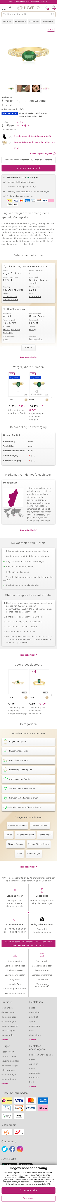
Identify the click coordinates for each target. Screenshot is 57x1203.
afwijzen (26, 1179)
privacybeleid (42, 1184)
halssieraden (8, 1035)
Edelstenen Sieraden (18, 825)
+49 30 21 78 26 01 (16, 932)
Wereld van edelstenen (41, 985)
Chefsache (35, 296)
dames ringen (8, 1012)
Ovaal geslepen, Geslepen (11, 331)
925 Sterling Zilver (13, 290)
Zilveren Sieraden (16, 844)
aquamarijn (35, 1026)
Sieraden (7, 21)
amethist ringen (9, 1056)
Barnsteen (34, 1077)
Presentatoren (42, 970)
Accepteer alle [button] (28, 1190)
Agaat (32, 1059)
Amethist (33, 1064)
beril (31, 1030)
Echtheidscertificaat (15, 966)
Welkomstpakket (15, 970)
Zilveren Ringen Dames (38, 844)
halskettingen (8, 1030)
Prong (32, 329)
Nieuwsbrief (42, 979)
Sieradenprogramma (42, 975)
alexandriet (34, 1012)
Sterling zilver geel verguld (39, 282)
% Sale (19, 853)
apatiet (32, 1021)
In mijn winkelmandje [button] (28, 168)
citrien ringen (8, 1070)
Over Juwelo (42, 961)
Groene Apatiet (37, 316)
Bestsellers (48, 21)
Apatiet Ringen (33, 853)
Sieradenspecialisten (42, 966)
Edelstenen (20, 21)
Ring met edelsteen (25, 835)
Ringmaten (15, 979)
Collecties (34, 21)
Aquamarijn (35, 1073)
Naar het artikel (27, 357)
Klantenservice (15, 961)
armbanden (7, 1008)
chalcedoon (35, 1035)
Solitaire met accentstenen (10, 298)
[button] (4, 7)
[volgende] (50, 397)
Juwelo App (15, 984)
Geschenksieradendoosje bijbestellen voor (34, 145)
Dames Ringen (45, 835)
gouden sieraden (10, 1026)
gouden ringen (9, 1021)
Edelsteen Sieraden (39, 825)
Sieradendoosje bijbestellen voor (33, 136)
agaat (32, 1008)
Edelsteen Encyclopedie (41, 1055)
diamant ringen (9, 1017)
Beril (31, 1082)
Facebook (12, 1149)
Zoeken (52, 14)
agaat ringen (8, 1051)
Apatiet (7, 316)
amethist (33, 1017)
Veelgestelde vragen (15, 993)
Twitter (5, 1149)
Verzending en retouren (15, 988)
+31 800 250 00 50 (17, 929)
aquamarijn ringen (11, 1061)
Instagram (20, 1149)
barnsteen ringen (10, 1065)
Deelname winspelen (15, 975)
